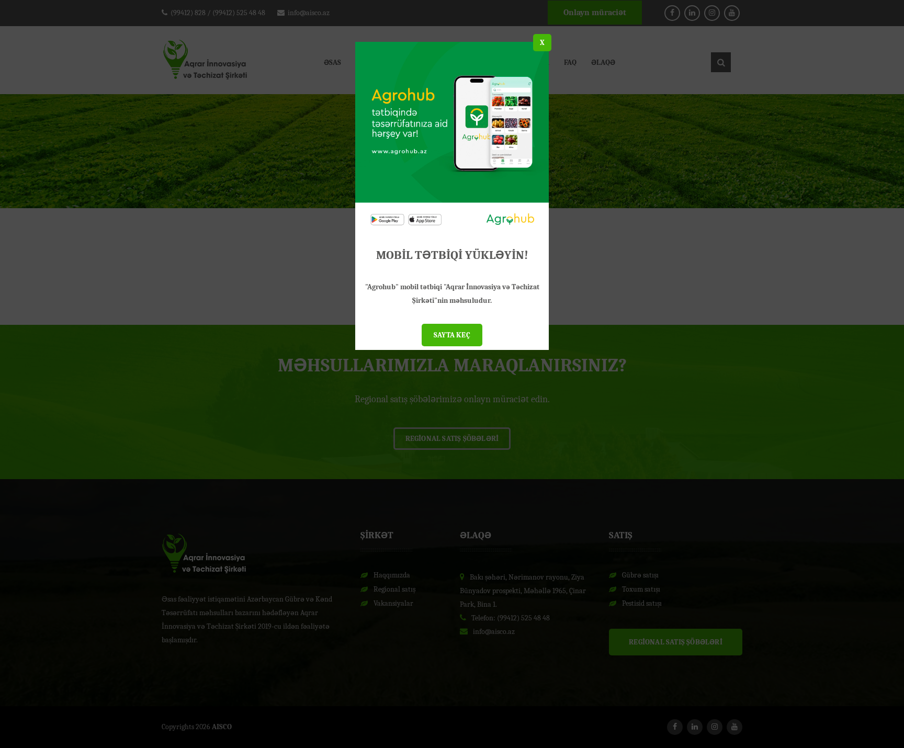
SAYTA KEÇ (452, 335)
